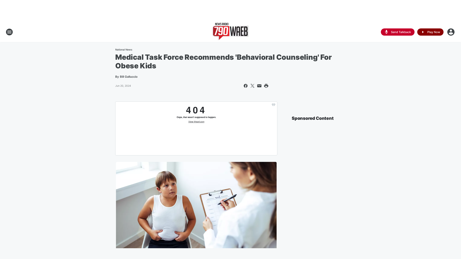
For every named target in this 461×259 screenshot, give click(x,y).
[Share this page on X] (252, 85)
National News (123, 49)
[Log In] (451, 32)
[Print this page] (266, 85)
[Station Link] (230, 32)
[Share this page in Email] (259, 85)
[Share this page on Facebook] (245, 85)
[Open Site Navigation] (9, 32)
